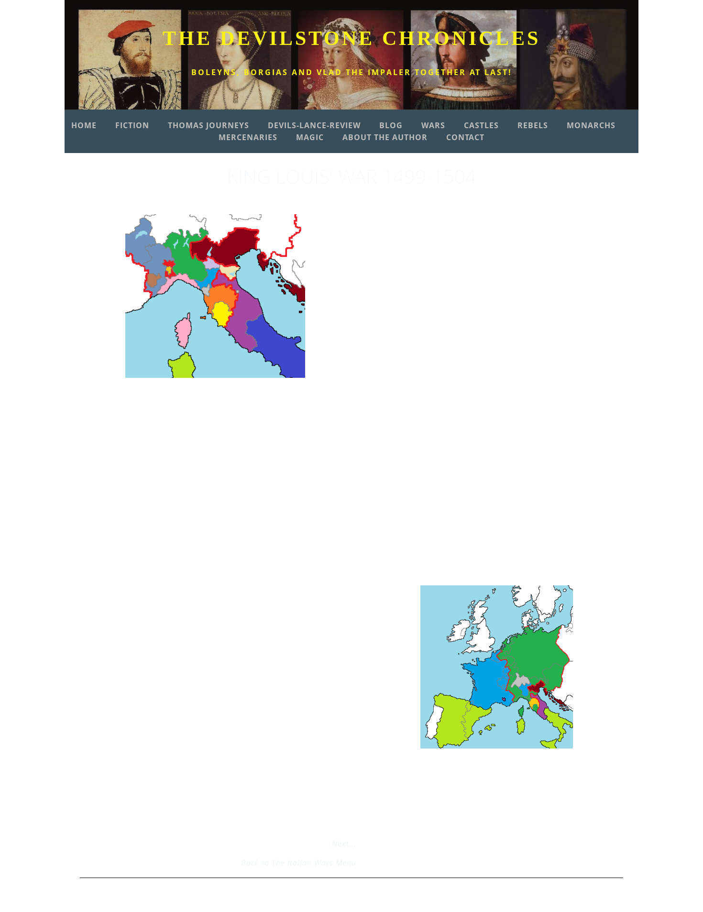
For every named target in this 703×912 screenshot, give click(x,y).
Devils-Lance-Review (314, 125)
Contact (465, 137)
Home (84, 125)
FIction (132, 125)
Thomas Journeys (208, 125)
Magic (310, 137)
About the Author (385, 137)
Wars (433, 125)
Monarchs (591, 125)
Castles (481, 125)
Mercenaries (248, 137)
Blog (391, 125)
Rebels (532, 125)
